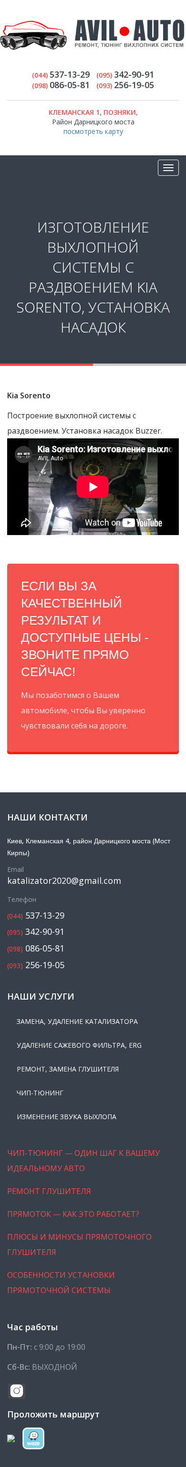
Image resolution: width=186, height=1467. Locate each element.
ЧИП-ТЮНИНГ (40, 1092)
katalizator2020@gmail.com (64, 880)
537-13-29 (35, 915)
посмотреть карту (93, 131)
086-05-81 (35, 948)
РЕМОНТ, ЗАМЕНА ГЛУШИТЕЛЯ (68, 1068)
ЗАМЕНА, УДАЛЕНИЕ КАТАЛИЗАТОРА (77, 1021)
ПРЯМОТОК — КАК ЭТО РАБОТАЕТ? (73, 1214)
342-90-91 (35, 931)
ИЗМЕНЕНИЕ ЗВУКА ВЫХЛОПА (66, 1116)
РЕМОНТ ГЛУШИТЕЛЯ (49, 1191)
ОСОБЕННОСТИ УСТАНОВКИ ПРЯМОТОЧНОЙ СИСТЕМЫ (61, 1282)
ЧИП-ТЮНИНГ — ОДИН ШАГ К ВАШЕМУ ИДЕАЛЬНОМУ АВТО (83, 1161)
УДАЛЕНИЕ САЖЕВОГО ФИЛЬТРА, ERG (79, 1045)
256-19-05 (35, 965)
